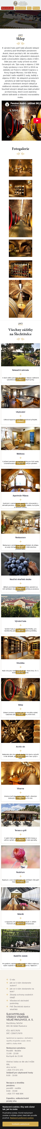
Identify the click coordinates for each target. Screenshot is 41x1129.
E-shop (37, 8)
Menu (29, 8)
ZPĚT (20, 35)
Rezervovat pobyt (7, 8)
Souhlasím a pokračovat (20, 1124)
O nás (12, 980)
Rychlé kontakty (20, 8)
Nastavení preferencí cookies (22, 1118)
